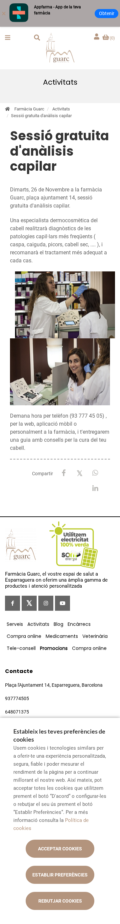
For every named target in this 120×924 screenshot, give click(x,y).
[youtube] (62, 603)
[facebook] (12, 603)
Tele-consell (21, 648)
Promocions (54, 648)
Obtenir (106, 13)
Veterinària (95, 636)
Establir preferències (60, 874)
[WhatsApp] (95, 473)
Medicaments (62, 636)
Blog (58, 624)
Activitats (61, 108)
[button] (7, 37)
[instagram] (45, 603)
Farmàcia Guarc (29, 108)
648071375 (17, 712)
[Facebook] (63, 473)
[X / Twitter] (79, 472)
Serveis (15, 624)
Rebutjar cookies (60, 901)
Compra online (24, 636)
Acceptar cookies (60, 848)
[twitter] (29, 603)
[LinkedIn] (95, 488)
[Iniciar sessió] (97, 37)
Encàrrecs (79, 624)
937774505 (17, 698)
